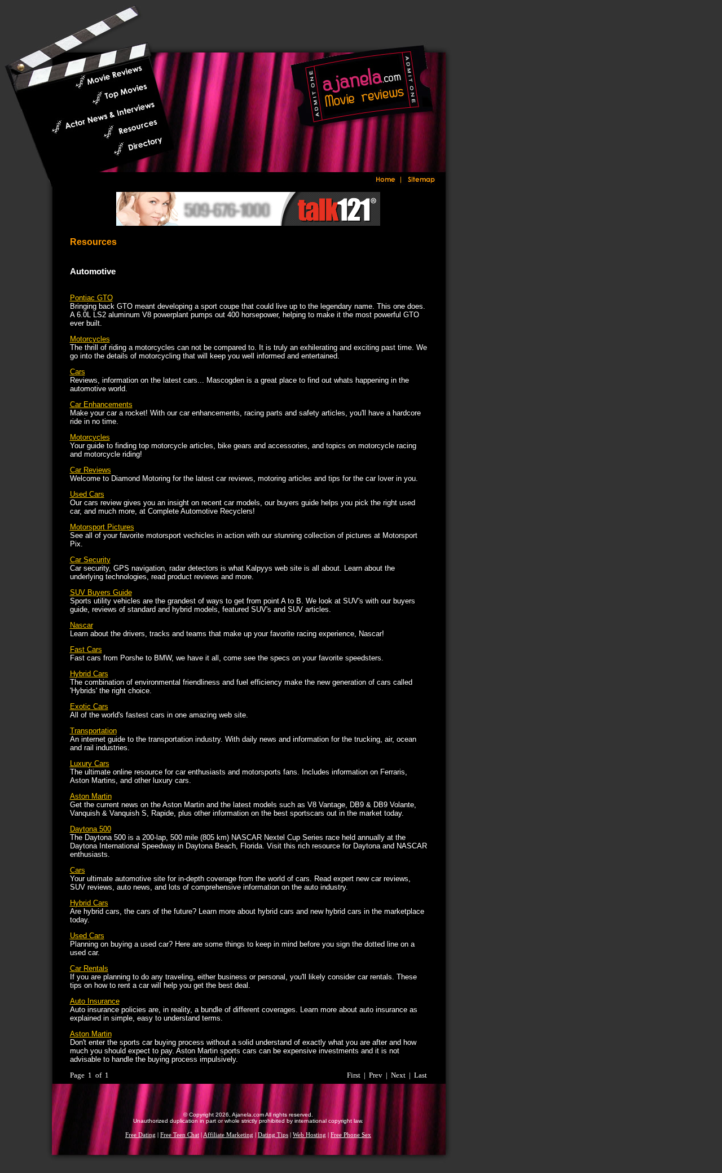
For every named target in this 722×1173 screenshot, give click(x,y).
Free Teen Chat (179, 1135)
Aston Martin (91, 796)
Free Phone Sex (351, 1135)
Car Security (90, 559)
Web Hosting (309, 1135)
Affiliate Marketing (228, 1135)
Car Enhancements (101, 404)
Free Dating (140, 1135)
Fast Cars (86, 649)
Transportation (93, 730)
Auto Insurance (95, 1001)
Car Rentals (89, 968)
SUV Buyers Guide (101, 592)
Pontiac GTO (91, 298)
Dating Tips (273, 1135)
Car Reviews (90, 470)
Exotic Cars (89, 706)
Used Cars (87, 494)
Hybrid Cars (89, 673)
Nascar (81, 625)
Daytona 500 (90, 829)
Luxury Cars (89, 763)
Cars (77, 371)
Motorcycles (90, 339)
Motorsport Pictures (102, 527)
